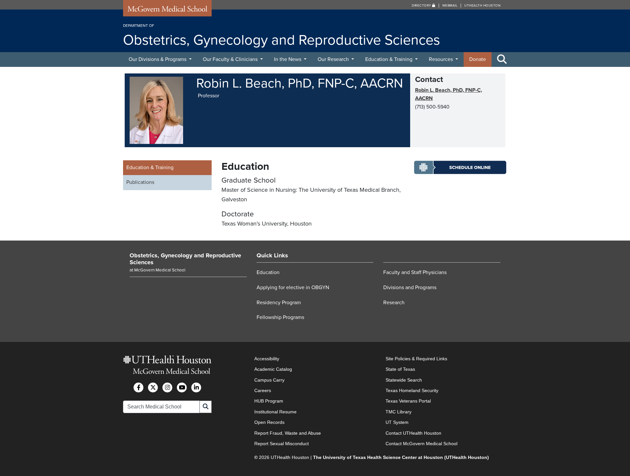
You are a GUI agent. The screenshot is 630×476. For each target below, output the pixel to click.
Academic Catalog (273, 369)
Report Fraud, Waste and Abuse (287, 433)
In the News (288, 59)
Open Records (269, 422)
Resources (441, 59)
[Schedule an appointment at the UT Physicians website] (460, 172)
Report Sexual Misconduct (281, 443)
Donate (477, 59)
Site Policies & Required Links (416, 358)
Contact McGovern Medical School (421, 443)
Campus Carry (269, 380)
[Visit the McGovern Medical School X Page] (153, 387)
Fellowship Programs (280, 317)
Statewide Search (404, 380)
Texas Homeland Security (412, 390)
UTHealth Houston (482, 6)
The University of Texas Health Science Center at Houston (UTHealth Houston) (401, 457)
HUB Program (268, 401)
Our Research (334, 59)
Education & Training (389, 59)
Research (394, 302)
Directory (422, 6)
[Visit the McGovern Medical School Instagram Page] (167, 387)
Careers (262, 390)
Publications (140, 182)
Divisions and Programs (409, 287)
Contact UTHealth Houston (413, 433)
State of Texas (400, 369)
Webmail (450, 6)
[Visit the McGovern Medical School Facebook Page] (138, 387)
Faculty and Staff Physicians (415, 272)
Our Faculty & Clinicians (231, 59)
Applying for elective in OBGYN (293, 287)
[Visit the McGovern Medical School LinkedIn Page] (196, 387)
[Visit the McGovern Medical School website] (167, 10)
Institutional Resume (275, 411)
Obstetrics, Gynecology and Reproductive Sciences (185, 259)
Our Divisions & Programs (158, 59)
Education (268, 272)
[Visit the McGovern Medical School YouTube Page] (182, 387)
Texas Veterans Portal (408, 401)
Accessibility (266, 358)
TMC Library (398, 411)
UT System (397, 422)
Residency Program (279, 302)
